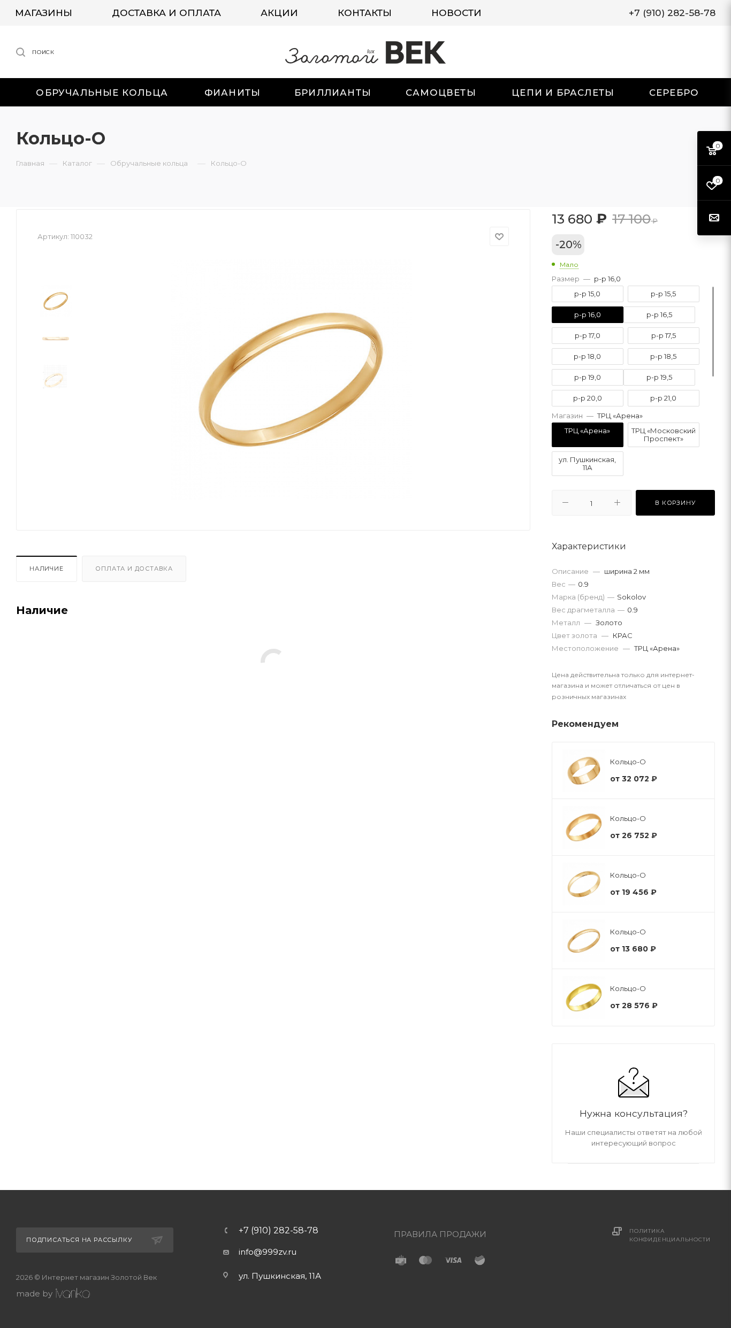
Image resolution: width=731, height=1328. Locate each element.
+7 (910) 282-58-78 (278, 1230)
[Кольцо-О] (291, 379)
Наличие (46, 568)
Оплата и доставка (134, 568)
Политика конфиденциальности (669, 1235)
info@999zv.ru (267, 1252)
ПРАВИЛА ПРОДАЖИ (440, 1234)
